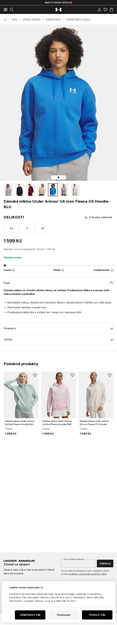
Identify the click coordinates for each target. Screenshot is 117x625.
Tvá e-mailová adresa (73, 559)
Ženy (14, 19)
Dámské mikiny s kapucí (78, 19)
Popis (7, 282)
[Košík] (111, 9)
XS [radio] (11, 228)
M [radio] (43, 228)
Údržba (8, 339)
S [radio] (27, 228)
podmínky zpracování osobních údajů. (88, 574)
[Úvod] (5, 19)
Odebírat (105, 563)
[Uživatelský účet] (99, 9)
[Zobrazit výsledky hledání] (11, 9)
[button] (58, 177)
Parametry (10, 328)
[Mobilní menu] (5, 9)
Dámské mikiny (53, 19)
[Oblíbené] (105, 9)
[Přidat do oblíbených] (34, 375)
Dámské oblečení (31, 19)
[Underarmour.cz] (58, 10)
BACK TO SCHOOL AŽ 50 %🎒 (58, 2)
